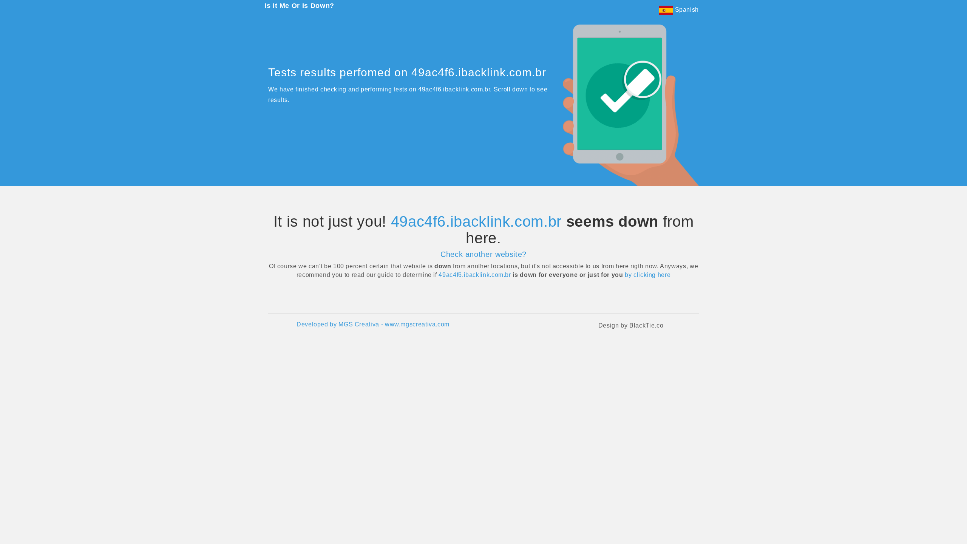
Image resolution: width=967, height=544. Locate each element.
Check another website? (483, 254)
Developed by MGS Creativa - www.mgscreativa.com (373, 324)
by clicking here (647, 275)
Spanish (686, 9)
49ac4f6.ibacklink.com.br (476, 221)
